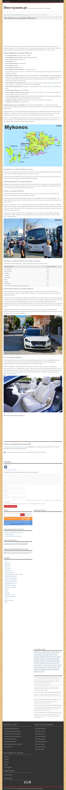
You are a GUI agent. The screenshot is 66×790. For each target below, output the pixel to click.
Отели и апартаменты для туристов (12, 731)
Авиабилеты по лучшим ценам (11, 728)
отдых (35, 665)
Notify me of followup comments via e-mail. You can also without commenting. (26, 503)
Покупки (7, 589)
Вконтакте (6, 756)
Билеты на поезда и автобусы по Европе (13, 744)
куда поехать (48, 663)
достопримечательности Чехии (54, 661)
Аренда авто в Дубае (39, 749)
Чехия (6, 602)
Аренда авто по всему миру (10, 738)
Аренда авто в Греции (40, 731)
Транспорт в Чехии (9, 600)
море (58, 663)
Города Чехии (8, 568)
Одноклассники (7, 767)
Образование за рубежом (10, 585)
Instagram (6, 759)
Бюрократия (7, 564)
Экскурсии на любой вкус (10, 741)
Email (5, 490)
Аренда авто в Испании (40, 736)
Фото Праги (36, 656)
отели (45, 665)
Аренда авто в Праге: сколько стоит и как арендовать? (16, 553)
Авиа (6, 561)
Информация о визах (9, 534)
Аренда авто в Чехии (39, 744)
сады (58, 667)
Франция (53, 656)
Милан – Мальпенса (10, 84)
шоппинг (42, 671)
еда (34, 663)
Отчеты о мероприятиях (10, 587)
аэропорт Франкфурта (47, 82)
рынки (55, 667)
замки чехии (42, 663)
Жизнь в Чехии (8, 570)
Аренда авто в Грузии (40, 733)
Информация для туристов (11, 576)
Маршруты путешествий (10, 579)
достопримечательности (54, 658)
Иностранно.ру (15, 7)
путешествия (36, 667)
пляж (55, 665)
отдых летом (40, 665)
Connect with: (7, 464)
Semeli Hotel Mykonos (24, 101)
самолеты (36, 669)
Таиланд (51, 654)
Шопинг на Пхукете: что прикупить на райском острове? (50, 712)
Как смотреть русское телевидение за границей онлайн (49, 705)
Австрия (35, 652)
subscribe (34, 503)
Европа (53, 652)
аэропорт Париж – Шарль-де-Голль (34, 82)
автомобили (36, 658)
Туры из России (8, 746)
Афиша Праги (8, 562)
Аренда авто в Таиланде (40, 746)
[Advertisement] (33, 33)
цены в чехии (36, 671)
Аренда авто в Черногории (41, 741)
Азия (40, 652)
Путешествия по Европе (10, 596)
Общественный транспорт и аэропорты (20, 14)
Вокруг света (8, 566)
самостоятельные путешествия (45, 669)
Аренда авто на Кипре (40, 738)
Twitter (5, 764)
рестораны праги (43, 667)
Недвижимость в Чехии (10, 583)
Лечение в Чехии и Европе (11, 577)
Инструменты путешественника (18, 518)
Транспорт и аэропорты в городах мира (14, 532)
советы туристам (55, 669)
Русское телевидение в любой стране (17, 522)
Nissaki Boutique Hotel (24, 285)
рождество (50, 667)
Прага (6, 591)
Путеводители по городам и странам (13, 536)
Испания (57, 652)
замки (38, 663)
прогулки (59, 665)
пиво (52, 665)
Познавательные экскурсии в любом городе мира (16, 452)
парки (49, 665)
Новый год (40, 654)
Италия (35, 654)
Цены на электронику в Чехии (43, 685)
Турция (55, 654)
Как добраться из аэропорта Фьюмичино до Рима (48, 677)
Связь (6, 598)
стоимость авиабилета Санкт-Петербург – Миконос (49, 71)
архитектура (42, 658)
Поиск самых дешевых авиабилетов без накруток (16, 446)
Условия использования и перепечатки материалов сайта (30, 788)
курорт (54, 663)
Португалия (46, 654)
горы (47, 658)
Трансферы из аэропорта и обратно (12, 736)
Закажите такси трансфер (9, 543)
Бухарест (22, 84)
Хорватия (58, 656)
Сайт (5, 495)
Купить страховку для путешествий (12, 733)
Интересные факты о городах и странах (14, 574)
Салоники (17, 84)
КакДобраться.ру (8, 774)
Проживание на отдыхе (10, 594)
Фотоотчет (48, 656)
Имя (5, 485)
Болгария (43, 652)
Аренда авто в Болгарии (40, 728)
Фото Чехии (42, 656)
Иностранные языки (9, 572)
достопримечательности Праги (40, 661)
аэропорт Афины (36, 77)
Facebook (6, 762)
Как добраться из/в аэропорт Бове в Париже (51, 692)
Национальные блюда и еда (11, 581)
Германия (48, 652)
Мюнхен (55, 82)
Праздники (7, 592)
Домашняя (8, 14)
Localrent (37, 309)
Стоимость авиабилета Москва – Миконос (15, 71)
